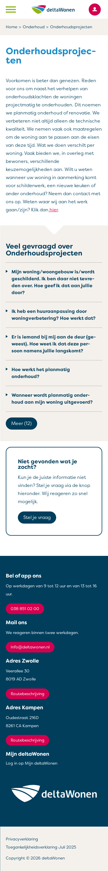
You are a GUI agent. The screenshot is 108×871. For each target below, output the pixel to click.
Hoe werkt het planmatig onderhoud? (41, 373)
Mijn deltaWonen (27, 754)
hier (53, 210)
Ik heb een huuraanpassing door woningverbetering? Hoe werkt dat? (54, 314)
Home (11, 27)
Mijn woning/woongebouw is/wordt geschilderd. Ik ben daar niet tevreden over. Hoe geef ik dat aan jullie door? (53, 282)
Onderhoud (34, 27)
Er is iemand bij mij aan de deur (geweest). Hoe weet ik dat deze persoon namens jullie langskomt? (54, 344)
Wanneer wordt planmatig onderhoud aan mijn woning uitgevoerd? (52, 398)
